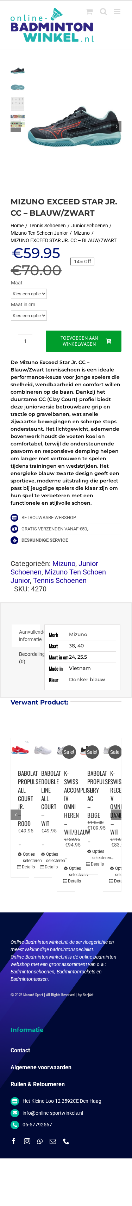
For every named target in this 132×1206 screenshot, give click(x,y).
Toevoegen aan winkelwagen (79, 341)
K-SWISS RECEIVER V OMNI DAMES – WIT (121, 802)
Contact (20, 1050)
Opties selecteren (20, 857)
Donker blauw (87, 679)
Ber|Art (88, 994)
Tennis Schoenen (60, 580)
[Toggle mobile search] (103, 11)
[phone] (66, 1141)
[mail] (53, 1141)
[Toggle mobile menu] (117, 11)
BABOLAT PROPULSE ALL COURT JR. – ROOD (29, 798)
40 (80, 645)
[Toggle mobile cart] (89, 11)
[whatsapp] (40, 1141)
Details (19, 867)
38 (72, 645)
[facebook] (14, 1141)
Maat (17, 282)
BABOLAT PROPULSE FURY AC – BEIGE (98, 794)
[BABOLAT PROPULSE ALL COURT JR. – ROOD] (20, 750)
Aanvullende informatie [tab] (29, 635)
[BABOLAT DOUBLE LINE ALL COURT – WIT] (43, 750)
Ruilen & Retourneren (38, 1084)
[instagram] (27, 1141)
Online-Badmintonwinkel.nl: (40, 942)
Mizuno (63, 563)
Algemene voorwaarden (41, 1067)
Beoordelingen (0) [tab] (29, 657)
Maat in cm (23, 304)
